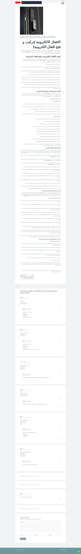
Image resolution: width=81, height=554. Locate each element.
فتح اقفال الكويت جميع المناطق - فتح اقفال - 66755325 (31, 508)
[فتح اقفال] (62, 2)
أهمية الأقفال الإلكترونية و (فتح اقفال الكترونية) (27, 277)
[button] (18, 3)
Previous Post (17, 286)
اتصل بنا (40, 2)
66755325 (52, 260)
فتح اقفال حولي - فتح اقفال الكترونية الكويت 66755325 (31, 476)
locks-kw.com (28, 308)
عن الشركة (32, 2)
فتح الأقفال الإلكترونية (45, 270)
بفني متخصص (32, 235)
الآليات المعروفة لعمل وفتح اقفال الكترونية (27, 278)
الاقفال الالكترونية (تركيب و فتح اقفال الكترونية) (27, 276)
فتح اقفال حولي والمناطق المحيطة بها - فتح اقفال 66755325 (32, 484)
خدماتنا (36, 2)
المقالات (27, 2)
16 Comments (22, 38)
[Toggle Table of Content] (32, 275)
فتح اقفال (23, 2)
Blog (25, 38)
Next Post (64, 286)
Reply (59, 319)
